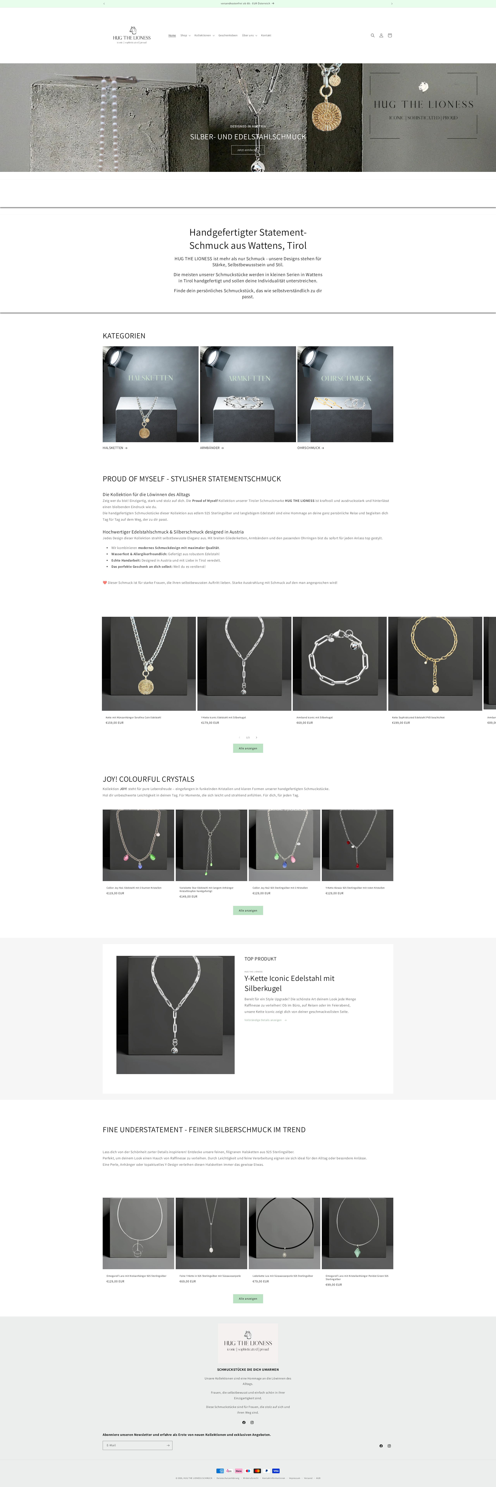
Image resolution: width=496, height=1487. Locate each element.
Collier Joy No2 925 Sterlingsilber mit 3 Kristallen (280, 887)
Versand (308, 1478)
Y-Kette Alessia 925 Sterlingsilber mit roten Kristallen (355, 887)
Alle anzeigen (248, 748)
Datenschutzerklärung (228, 1478)
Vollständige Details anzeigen (263, 1020)
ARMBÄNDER (210, 447)
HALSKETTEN (113, 447)
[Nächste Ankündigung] (392, 3)
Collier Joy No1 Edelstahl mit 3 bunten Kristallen (134, 887)
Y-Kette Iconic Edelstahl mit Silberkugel (223, 717)
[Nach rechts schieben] (256, 737)
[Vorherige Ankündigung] (104, 3)
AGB (318, 1478)
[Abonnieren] (168, 1445)
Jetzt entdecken (248, 150)
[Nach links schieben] (239, 737)
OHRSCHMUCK (308, 447)
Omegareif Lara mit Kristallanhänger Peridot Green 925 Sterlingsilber (357, 1277)
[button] (185, 35)
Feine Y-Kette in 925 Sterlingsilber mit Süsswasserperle (210, 1276)
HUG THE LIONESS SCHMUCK (197, 1478)
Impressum (294, 1478)
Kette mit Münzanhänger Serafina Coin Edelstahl (133, 717)
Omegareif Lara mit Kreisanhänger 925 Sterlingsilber (136, 1276)
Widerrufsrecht (250, 1478)
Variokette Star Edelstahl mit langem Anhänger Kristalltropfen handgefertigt (206, 889)
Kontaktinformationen (273, 1478)
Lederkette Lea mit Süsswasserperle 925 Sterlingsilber (283, 1276)
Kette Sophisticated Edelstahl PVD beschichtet (418, 717)
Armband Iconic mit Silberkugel (315, 717)
